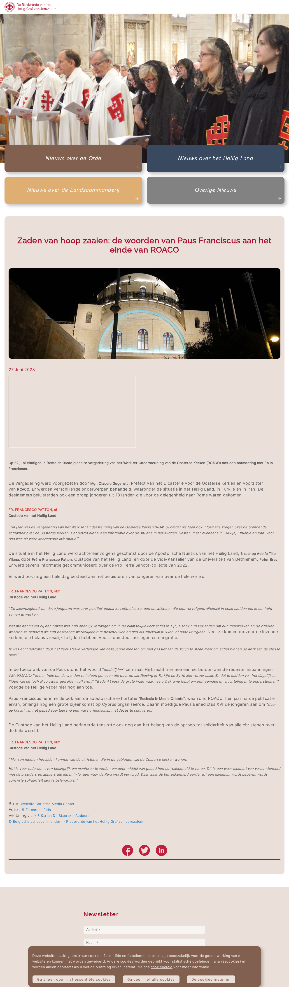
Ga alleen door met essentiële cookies (74, 979)
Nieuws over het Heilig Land (215, 159)
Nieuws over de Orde (73, 159)
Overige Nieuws (215, 190)
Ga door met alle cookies (151, 979)
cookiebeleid (161, 967)
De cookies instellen (211, 979)
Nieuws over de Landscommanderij (73, 190)
